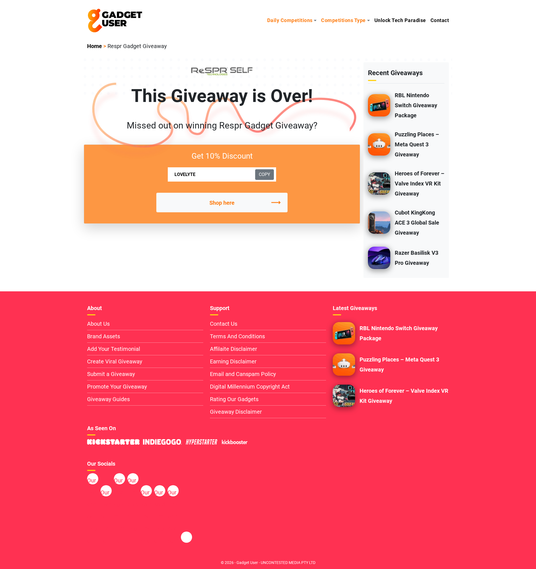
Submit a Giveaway (111, 374)
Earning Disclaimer (233, 361)
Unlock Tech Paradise (400, 20)
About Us (98, 323)
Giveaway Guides (108, 399)
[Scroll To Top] (504, 555)
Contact (439, 20)
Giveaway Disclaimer (236, 411)
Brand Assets (103, 336)
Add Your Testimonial (113, 349)
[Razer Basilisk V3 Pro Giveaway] (379, 257)
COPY (264, 174)
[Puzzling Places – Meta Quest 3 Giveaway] (379, 144)
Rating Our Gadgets (234, 399)
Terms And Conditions (237, 336)
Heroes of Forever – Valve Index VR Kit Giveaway (419, 183)
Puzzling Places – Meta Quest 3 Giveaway (417, 144)
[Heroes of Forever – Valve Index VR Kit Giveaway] (379, 183)
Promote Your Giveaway (117, 386)
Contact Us (223, 323)
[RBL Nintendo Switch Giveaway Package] (379, 104)
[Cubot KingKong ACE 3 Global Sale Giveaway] (379, 222)
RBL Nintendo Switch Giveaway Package (416, 105)
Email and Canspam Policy (243, 374)
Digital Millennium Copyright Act (250, 386)
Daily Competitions (290, 20)
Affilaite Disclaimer (233, 349)
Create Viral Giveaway (114, 361)
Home (94, 46)
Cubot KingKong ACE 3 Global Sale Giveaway (417, 222)
